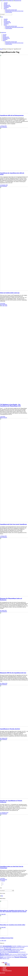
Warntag (13, 957)
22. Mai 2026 (3, 927)
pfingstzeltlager (8, 955)
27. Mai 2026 (3, 914)
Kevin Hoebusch (3, 127)
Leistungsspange (14, 954)
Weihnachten (23, 957)
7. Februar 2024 (3, 536)
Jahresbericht (17, 950)
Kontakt (4, 968)
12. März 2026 (3, 940)
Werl (1, 958)
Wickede (4, 958)
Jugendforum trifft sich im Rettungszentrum (12, 115)
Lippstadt (23, 954)
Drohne (7, 947)
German (8, 964)
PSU (16, 955)
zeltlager (7, 958)
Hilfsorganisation (3, 950)
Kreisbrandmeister (13, 952)
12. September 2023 (4, 812)
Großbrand (21, 949)
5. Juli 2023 (2, 878)
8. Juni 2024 (2, 303)
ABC (1, 946)
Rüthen (24, 955)
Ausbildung (19, 946)
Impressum (5, 969)
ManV (27, 954)
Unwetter (5, 957)
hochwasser (8, 950)
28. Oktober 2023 (3, 738)
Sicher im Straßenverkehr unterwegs (9, 292)
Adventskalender (7, 946)
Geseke (17, 949)
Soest (1, 957)
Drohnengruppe (12, 947)
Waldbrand (9, 957)
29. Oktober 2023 (3, 683)
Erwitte (23, 947)
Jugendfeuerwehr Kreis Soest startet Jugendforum (13, 524)
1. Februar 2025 (3, 125)
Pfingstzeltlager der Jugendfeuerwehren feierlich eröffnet (12, 924)
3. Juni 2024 (2, 416)
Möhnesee (2, 955)
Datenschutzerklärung (7, 970)
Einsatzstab (17, 947)
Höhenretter (12, 950)
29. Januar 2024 (3, 610)
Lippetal (19, 954)
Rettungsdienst (20, 955)
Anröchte (14, 946)
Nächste (3, 880)
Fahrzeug (2, 949)
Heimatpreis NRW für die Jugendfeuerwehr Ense (13, 672)
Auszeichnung (24, 946)
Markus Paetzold (3, 417)
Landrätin (10, 954)
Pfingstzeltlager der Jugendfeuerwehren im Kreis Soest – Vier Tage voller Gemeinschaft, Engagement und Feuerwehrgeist (13, 911)
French (8, 963)
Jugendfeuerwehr (4, 952)
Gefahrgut (14, 949)
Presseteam (13, 955)
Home (1, 48)
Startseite (4, 967)
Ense (20, 947)
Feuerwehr (7, 949)
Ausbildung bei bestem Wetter (6, 937)
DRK (4, 947)
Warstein (16, 957)
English (5, 962)
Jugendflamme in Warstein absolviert (10, 729)
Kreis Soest (4, 954)
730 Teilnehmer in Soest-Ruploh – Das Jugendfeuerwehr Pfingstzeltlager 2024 (10, 405)
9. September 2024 (4, 185)
